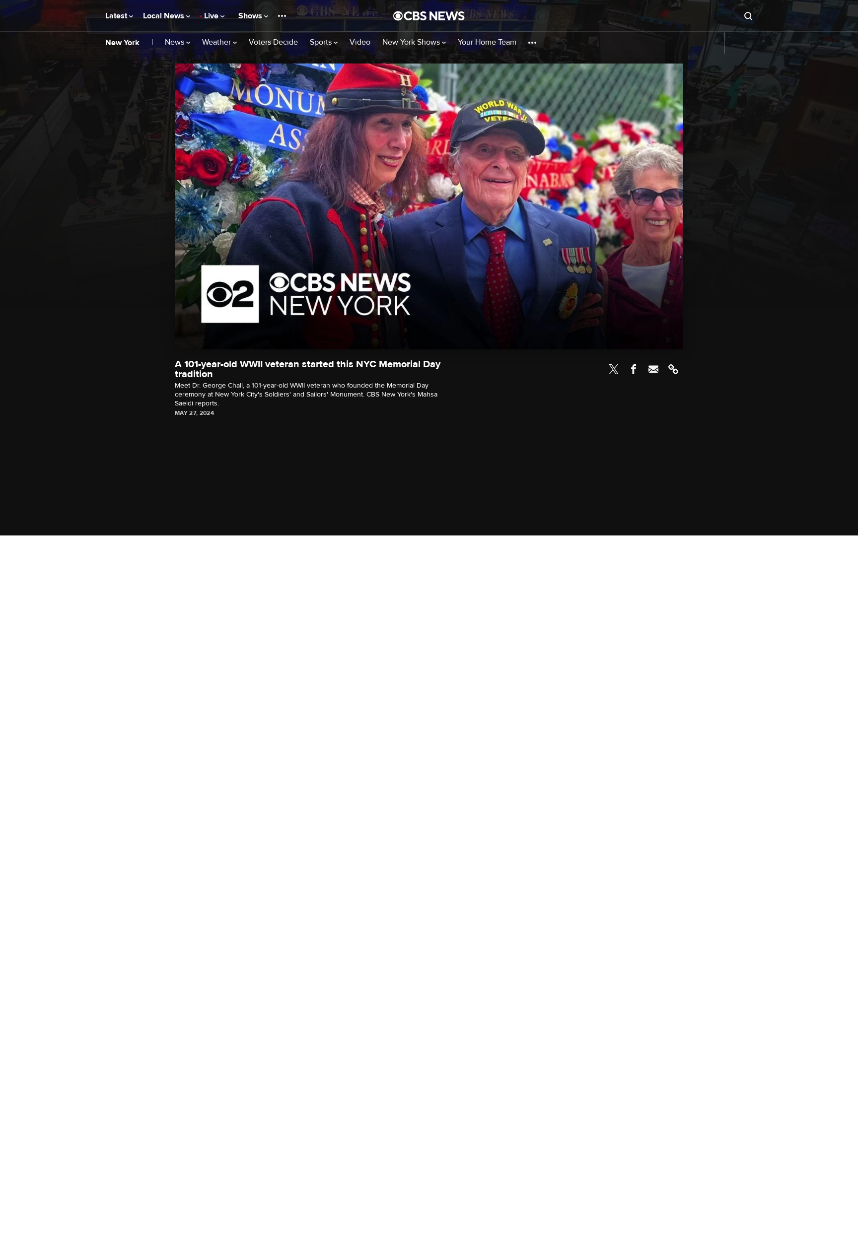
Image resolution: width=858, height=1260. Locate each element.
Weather (217, 42)
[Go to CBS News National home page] (429, 16)
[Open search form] (748, 15)
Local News (164, 16)
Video (360, 42)
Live (212, 16)
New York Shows (412, 42)
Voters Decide (273, 42)
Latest (117, 16)
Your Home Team (487, 42)
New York (122, 43)
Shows (251, 16)
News (175, 42)
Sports (322, 42)
